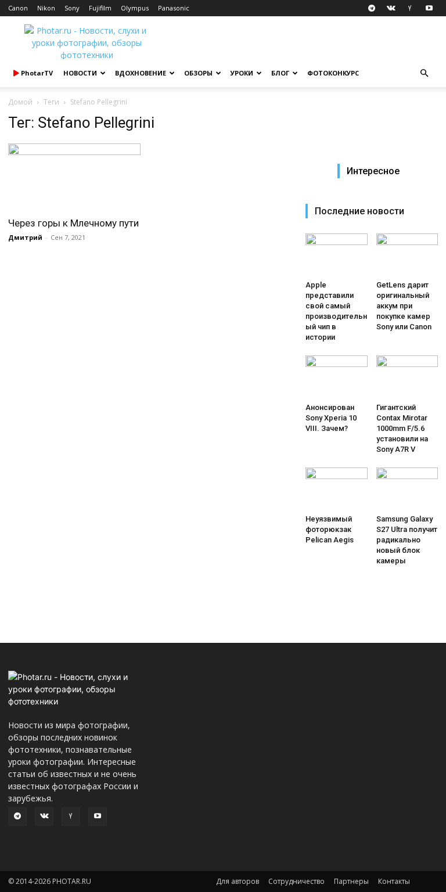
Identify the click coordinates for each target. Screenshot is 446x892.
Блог (280, 73)
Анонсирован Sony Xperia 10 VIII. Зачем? (331, 418)
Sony (72, 7)
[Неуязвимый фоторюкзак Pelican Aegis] (336, 488)
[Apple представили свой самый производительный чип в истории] (336, 254)
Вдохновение (140, 73)
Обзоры (198, 73)
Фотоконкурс (333, 73)
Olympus (135, 7)
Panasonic (173, 7)
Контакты (394, 881)
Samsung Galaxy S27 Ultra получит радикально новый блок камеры (406, 540)
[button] (424, 73)
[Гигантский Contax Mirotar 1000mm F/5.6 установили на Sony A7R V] (407, 376)
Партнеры (351, 881)
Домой (20, 102)
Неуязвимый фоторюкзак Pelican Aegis (329, 529)
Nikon (46, 7)
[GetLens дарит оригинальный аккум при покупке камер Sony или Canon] (407, 254)
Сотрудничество (296, 881)
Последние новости (359, 211)
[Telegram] (371, 8)
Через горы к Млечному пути (73, 223)
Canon (18, 7)
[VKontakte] (391, 8)
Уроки (242, 73)
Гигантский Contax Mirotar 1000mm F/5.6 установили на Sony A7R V (402, 428)
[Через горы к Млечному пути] (74, 176)
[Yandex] (410, 8)
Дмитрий (25, 237)
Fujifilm (100, 7)
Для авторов (237, 881)
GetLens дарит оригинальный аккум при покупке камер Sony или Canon (403, 305)
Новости (80, 73)
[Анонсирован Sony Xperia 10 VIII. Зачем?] (336, 376)
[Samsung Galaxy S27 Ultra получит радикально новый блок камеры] (407, 488)
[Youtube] (429, 8)
